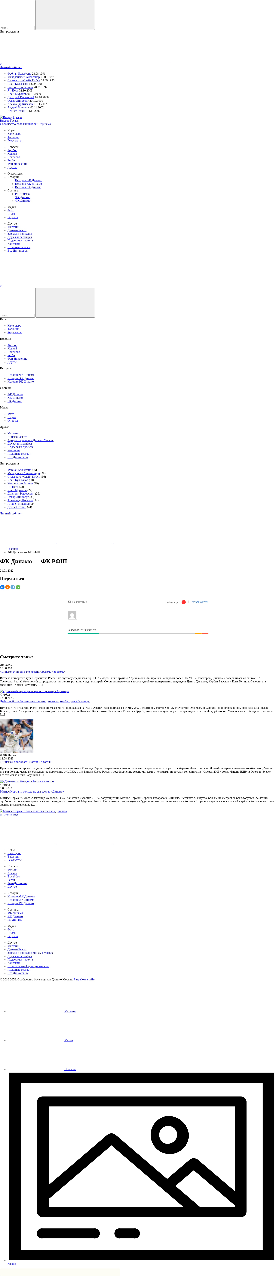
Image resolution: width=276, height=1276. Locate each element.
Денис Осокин (17, 110)
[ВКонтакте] (2, 587)
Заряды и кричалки (20, 233)
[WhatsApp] (18, 587)
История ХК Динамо (28, 183)
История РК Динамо (28, 187)
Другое (12, 167)
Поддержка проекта (20, 240)
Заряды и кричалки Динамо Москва (31, 440)
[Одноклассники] (7, 587)
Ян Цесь (13, 90)
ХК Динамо (22, 197)
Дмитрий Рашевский (21, 97)
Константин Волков (20, 87)
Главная (13, 548)
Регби (11, 160)
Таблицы (13, 137)
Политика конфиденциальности (28, 966)
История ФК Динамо (28, 180)
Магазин (13, 226)
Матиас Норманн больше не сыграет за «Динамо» (32, 791)
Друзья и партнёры (20, 237)
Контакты (14, 243)
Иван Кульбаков (18, 83)
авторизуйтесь (199, 602)
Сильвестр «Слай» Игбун (24, 80)
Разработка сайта (85, 979)
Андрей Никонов (19, 107)
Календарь (14, 133)
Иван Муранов (17, 93)
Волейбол (14, 157)
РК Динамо (22, 193)
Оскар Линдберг (18, 100)
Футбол (12, 150)
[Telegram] (13, 587)
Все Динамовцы (18, 250)
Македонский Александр (24, 77)
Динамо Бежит (17, 230)
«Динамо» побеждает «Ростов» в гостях (25, 761)
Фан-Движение (17, 163)
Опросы (13, 217)
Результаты (15, 140)
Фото (11, 210)
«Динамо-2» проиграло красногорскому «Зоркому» (33, 671)
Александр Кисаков (20, 104)
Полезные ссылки (19, 247)
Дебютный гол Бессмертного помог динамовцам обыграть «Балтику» (45, 701)
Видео (12, 213)
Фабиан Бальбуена (19, 73)
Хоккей (12, 153)
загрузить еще (9, 814)
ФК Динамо (22, 200)
